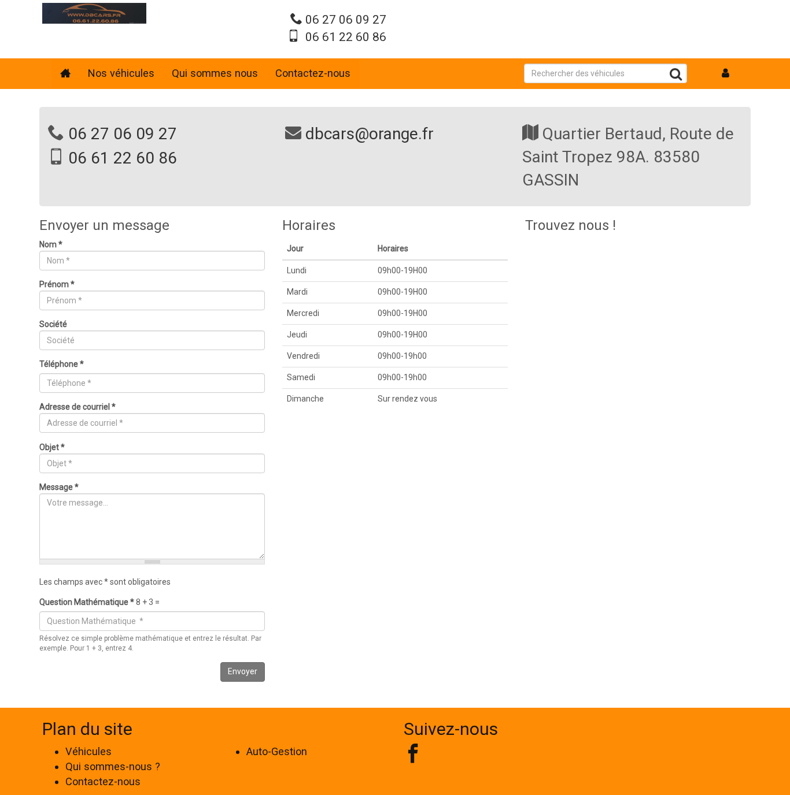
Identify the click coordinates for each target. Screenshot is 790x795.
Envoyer (242, 671)
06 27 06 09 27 (345, 20)
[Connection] (725, 73)
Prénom (57, 284)
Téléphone (61, 364)
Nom (50, 244)
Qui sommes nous (215, 73)
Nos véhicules (121, 73)
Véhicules (88, 751)
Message (59, 487)
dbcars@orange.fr (369, 133)
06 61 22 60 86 (345, 37)
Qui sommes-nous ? (112, 766)
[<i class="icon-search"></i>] (675, 76)
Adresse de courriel (77, 406)
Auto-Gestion (276, 751)
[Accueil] (94, 13)
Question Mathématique (86, 602)
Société (53, 324)
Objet (52, 447)
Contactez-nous (312, 73)
